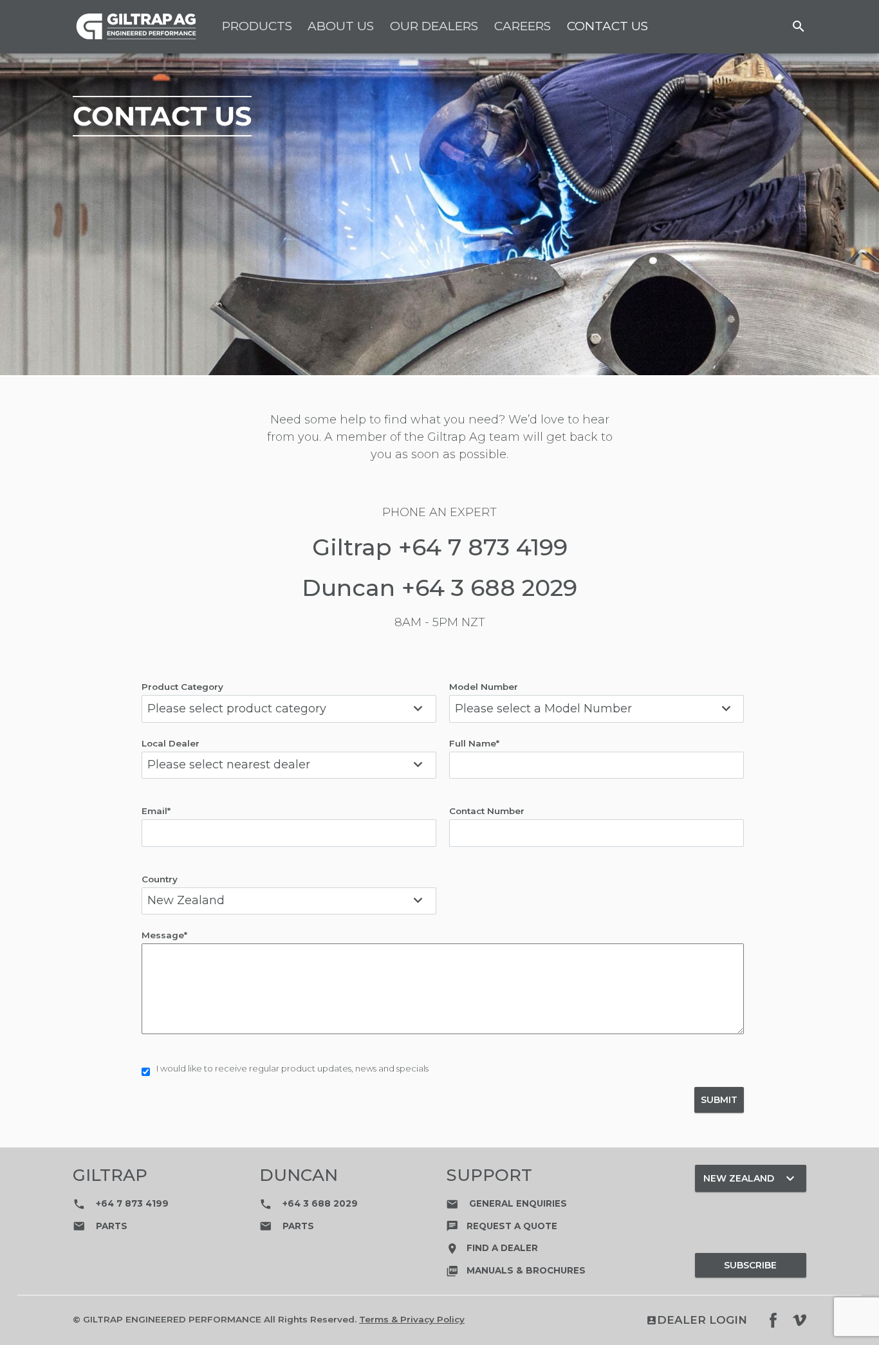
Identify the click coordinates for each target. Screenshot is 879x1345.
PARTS (100, 1226)
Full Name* (474, 743)
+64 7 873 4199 (121, 1203)
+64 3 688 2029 (308, 1203)
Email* (156, 811)
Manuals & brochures (516, 1270)
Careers (522, 26)
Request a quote (501, 1226)
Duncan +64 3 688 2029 (439, 587)
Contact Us (607, 26)
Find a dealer (492, 1248)
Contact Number (486, 811)
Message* (164, 935)
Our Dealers (434, 26)
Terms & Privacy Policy (412, 1319)
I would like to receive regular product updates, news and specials (292, 1068)
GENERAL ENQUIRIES (506, 1203)
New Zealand (750, 1178)
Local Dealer (170, 743)
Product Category (182, 687)
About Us (341, 26)
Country (160, 879)
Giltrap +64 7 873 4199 (440, 547)
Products (257, 26)
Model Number (483, 687)
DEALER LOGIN (696, 1320)
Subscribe (750, 1265)
